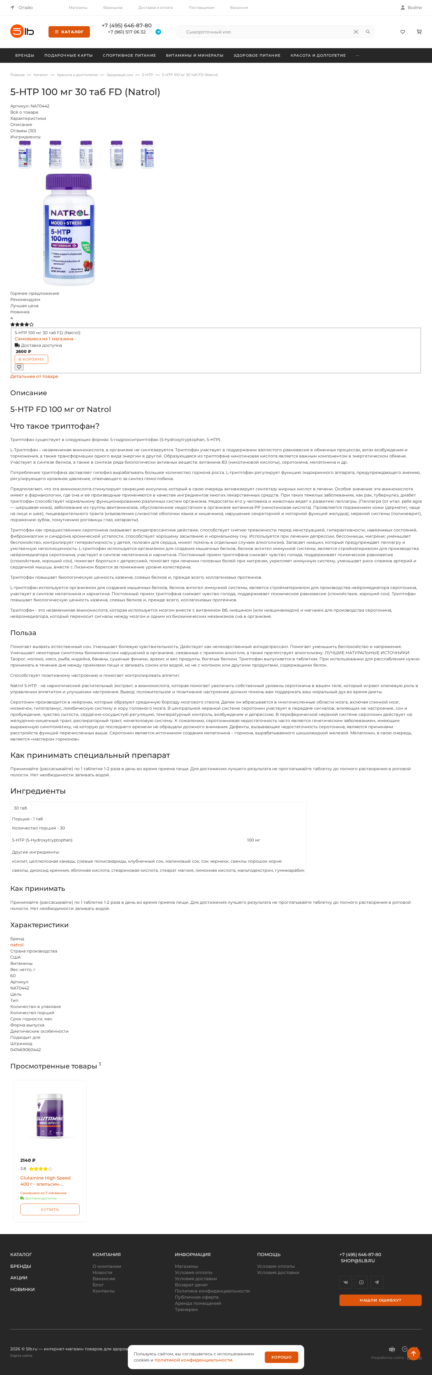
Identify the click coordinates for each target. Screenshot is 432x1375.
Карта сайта (21, 1355)
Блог (98, 1285)
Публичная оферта (197, 1297)
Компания (107, 1254)
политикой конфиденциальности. (194, 1360)
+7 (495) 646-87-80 (127, 25)
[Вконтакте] (345, 1282)
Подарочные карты (68, 55)
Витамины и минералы (195, 55)
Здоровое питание (257, 55)
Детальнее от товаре (34, 376)
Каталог (72, 31)
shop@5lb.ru (358, 1260)
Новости (102, 1272)
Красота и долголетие (318, 55)
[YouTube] (361, 1282)
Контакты (104, 1291)
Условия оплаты (193, 1272)
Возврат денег (191, 1285)
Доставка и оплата (155, 7)
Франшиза (113, 7)
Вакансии (239, 7)
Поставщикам (201, 7)
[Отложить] (19, 367)
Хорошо (281, 1357)
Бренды (24, 55)
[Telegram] (377, 1282)
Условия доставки (196, 1278)
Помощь (269, 1254)
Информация (193, 1254)
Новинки (22, 1289)
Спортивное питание (129, 55)
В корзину (31, 359)
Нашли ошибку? (380, 1300)
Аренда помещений (198, 1303)
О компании (107, 1266)
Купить (50, 1209)
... (358, 54)
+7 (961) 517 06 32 (127, 32)
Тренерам (186, 1309)
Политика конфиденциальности (212, 1291)
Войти (415, 7)
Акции (18, 1277)
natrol (17, 944)
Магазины (78, 7)
